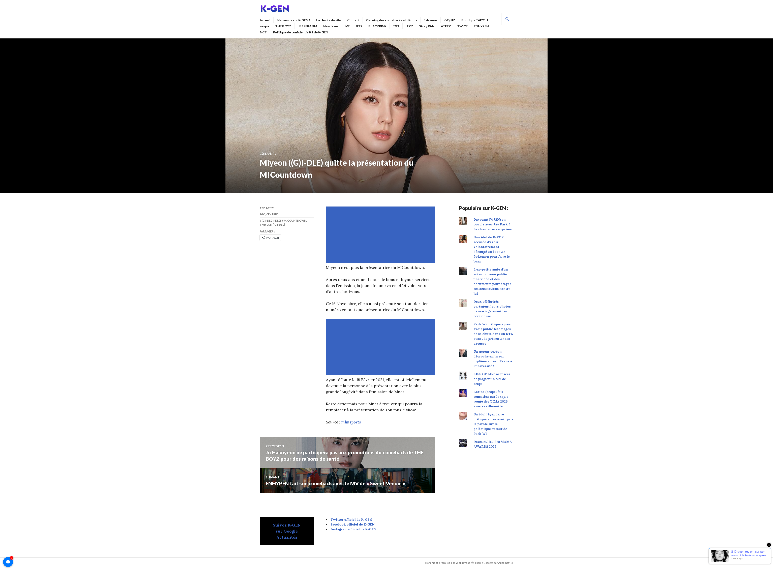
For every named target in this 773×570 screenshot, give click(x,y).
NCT (263, 32)
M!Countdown (295, 220)
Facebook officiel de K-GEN (353, 524)
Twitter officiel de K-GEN (351, 519)
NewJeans (331, 26)
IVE (347, 26)
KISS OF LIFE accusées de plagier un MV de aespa (491, 379)
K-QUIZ (449, 20)
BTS (359, 26)
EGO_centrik (269, 214)
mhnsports (351, 421)
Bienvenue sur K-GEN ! (293, 20)
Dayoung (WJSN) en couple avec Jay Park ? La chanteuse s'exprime (492, 224)
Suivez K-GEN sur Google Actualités (287, 531)
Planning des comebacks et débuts (391, 20)
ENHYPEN (481, 26)
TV (274, 153)
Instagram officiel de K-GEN (353, 529)
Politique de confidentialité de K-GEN (300, 32)
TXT (396, 26)
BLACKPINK (377, 26)
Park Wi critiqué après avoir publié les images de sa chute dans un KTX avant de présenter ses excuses (493, 333)
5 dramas (430, 20)
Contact (353, 20)
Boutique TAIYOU (474, 20)
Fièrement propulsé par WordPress (447, 562)
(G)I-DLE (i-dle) (271, 220)
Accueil (265, 20)
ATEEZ (446, 26)
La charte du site (328, 20)
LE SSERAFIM (307, 26)
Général (266, 153)
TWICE (462, 26)
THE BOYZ (283, 26)
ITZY (409, 26)
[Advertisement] (381, 235)
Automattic (505, 562)
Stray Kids (427, 26)
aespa (264, 26)
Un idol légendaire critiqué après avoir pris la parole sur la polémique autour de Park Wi (493, 424)
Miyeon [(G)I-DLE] (273, 224)
